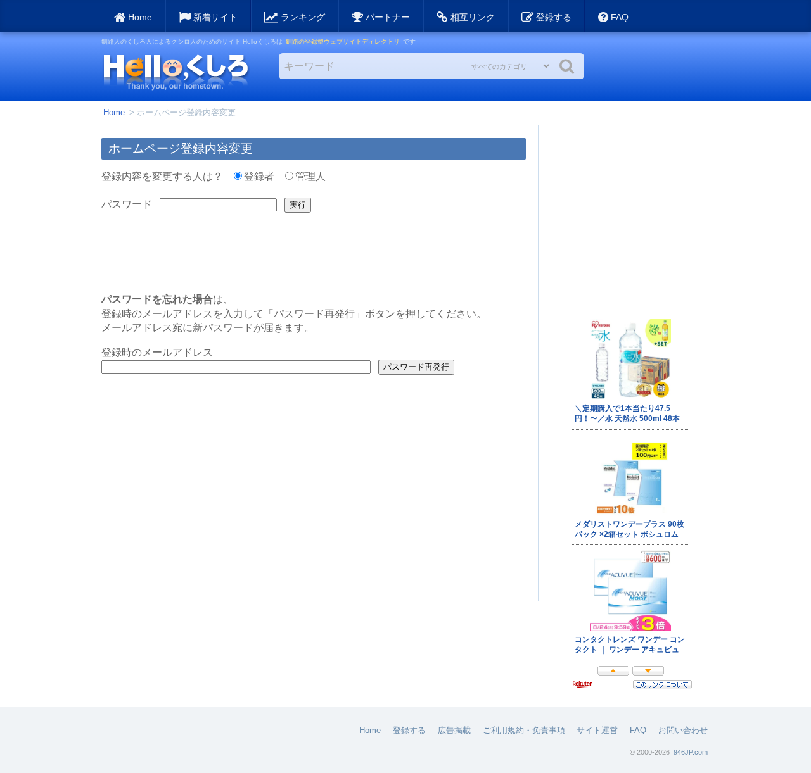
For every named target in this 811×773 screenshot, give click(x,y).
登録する (552, 17)
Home (114, 112)
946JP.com (691, 752)
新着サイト (214, 17)
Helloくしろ (175, 72)
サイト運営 (597, 730)
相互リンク (471, 17)
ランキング (301, 17)
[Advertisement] (630, 217)
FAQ (618, 17)
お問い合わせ (683, 730)
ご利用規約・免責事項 (524, 730)
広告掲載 (454, 730)
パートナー (386, 17)
